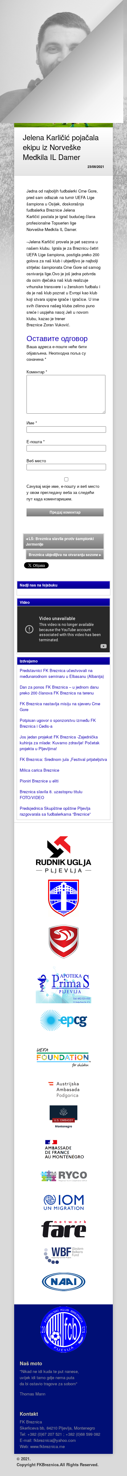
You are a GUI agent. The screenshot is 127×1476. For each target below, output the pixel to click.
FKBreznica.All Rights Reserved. (68, 1464)
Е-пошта (36, 441)
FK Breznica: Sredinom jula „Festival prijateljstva (63, 759)
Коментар (37, 372)
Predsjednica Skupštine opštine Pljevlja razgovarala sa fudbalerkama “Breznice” (55, 811)
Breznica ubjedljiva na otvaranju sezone (65, 554)
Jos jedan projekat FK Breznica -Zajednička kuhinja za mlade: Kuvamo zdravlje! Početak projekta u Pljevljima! (60, 742)
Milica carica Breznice (39, 770)
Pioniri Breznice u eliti (39, 781)
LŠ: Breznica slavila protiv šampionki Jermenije (60, 541)
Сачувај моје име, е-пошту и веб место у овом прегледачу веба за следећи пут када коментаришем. (63, 492)
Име (32, 423)
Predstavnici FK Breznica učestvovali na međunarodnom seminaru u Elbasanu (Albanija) (62, 673)
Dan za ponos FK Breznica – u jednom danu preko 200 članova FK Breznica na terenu (59, 690)
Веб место (36, 460)
